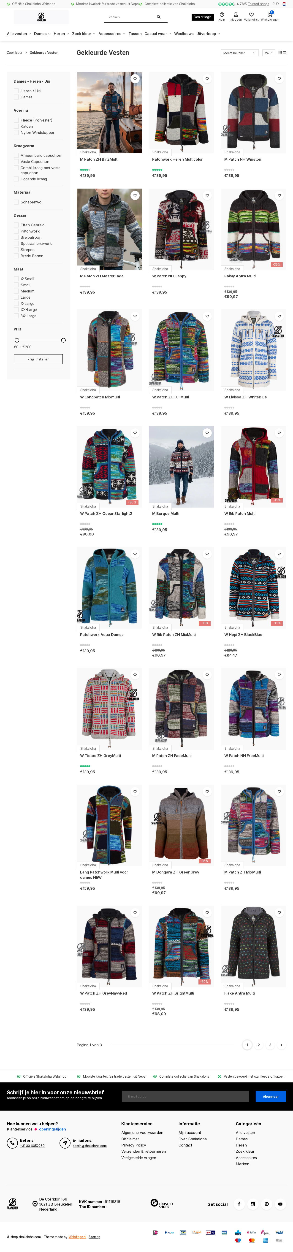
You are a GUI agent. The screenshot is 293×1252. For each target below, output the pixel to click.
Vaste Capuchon (35, 161)
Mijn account (190, 1132)
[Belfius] (252, 1233)
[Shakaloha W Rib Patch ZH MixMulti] (181, 588)
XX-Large (29, 309)
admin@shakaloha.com (90, 1146)
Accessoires (109, 33)
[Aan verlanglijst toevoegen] (135, 78)
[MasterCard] (252, 1241)
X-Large (27, 303)
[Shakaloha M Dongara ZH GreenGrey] (181, 825)
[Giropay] (210, 1233)
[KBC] (238, 1233)
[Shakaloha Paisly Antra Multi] (253, 229)
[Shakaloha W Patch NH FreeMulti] (253, 708)
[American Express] (265, 1241)
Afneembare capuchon (41, 155)
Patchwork (30, 231)
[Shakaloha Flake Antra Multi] (253, 946)
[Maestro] (238, 1241)
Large (25, 297)
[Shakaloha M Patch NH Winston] (253, 112)
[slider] (17, 340)
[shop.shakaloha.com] (41, 17)
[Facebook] (239, 1204)
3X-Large (28, 316)
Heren (59, 33)
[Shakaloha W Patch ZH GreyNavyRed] (109, 946)
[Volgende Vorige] (281, 1044)
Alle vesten (17, 33)
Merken (242, 1164)
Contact (185, 1145)
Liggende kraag (34, 179)
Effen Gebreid (32, 225)
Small (25, 285)
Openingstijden (52, 1129)
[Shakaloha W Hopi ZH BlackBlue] (253, 588)
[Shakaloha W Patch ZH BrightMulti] (181, 946)
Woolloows (184, 33)
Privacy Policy (133, 1145)
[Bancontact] (183, 1233)
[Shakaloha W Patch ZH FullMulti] (181, 350)
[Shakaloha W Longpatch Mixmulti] (109, 350)
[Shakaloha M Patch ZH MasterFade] (109, 229)
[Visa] (279, 1233)
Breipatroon (31, 237)
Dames (40, 33)
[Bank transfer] (279, 1241)
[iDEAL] (155, 1233)
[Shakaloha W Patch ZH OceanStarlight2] (109, 467)
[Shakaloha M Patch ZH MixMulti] (253, 825)
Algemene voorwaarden (142, 1132)
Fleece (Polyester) (36, 120)
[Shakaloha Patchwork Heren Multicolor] (181, 112)
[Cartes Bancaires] (224, 1233)
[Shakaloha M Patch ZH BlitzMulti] (109, 112)
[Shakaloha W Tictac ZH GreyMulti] (109, 708)
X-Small (27, 278)
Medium (27, 291)
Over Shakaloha (193, 1139)
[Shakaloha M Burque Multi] (181, 467)
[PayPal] (169, 1233)
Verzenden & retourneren (143, 1151)
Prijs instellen (38, 359)
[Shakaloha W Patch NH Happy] (181, 229)
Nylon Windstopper (37, 132)
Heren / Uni (31, 91)
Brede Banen (32, 256)
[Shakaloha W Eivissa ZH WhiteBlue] (253, 350)
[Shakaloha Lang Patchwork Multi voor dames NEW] (109, 825)
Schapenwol (31, 202)
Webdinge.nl (77, 1237)
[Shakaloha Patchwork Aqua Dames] (109, 588)
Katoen (27, 126)
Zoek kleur (81, 33)
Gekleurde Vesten (44, 52)
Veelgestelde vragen (138, 1157)
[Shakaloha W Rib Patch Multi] (253, 467)
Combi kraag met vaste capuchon (40, 170)
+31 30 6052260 (32, 1146)
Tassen (135, 33)
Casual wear (155, 33)
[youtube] (280, 1204)
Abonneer (271, 1096)
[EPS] (265, 1233)
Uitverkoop (206, 33)
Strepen (28, 249)
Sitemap (94, 1237)
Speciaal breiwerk (36, 243)
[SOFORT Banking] (197, 1233)
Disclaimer (130, 1139)
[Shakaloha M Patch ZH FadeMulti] (181, 708)
